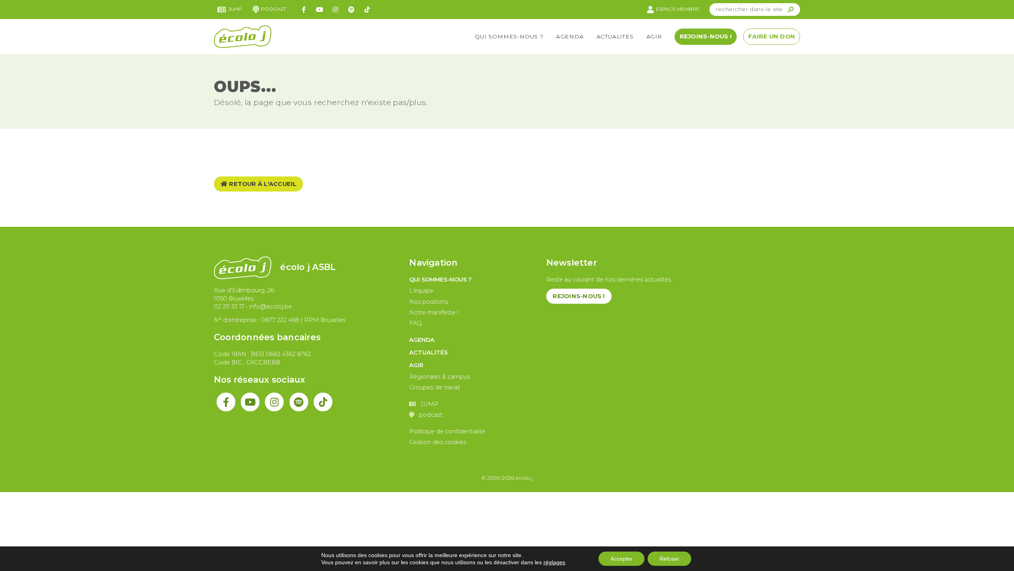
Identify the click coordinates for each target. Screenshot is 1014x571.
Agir (654, 36)
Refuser (669, 559)
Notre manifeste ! (433, 312)
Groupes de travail (434, 387)
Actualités (615, 36)
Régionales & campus (439, 376)
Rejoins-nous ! (706, 36)
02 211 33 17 (229, 306)
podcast (273, 9)
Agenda (570, 36)
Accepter (621, 559)
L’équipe (421, 290)
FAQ (415, 323)
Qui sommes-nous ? (509, 36)
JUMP (235, 9)
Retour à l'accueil (262, 184)
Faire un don (771, 36)
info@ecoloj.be (270, 306)
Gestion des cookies (437, 442)
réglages (554, 562)
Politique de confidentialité (447, 431)
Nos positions (428, 301)
